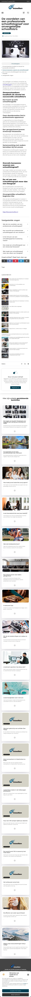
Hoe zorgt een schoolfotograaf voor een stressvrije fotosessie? (15, 246)
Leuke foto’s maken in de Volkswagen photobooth (14, 790)
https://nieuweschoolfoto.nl (10, 212)
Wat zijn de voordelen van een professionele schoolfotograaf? (15, 225)
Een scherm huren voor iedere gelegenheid (12, 575)
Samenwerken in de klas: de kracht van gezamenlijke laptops (18, 349)
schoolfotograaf (7, 84)
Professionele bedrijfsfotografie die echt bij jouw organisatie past (19, 338)
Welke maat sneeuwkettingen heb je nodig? (14, 944)
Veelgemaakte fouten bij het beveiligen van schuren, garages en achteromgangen (19, 296)
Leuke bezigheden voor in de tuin (13, 697)
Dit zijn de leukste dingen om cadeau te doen (15, 637)
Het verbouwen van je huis (11, 882)
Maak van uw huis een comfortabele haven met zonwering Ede (19, 323)
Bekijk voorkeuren (15, 994)
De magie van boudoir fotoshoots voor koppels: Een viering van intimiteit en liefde (14, 422)
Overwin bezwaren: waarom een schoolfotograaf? (16, 70)
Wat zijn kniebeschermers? (11, 544)
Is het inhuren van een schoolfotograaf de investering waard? (15, 238)
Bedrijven (6, 33)
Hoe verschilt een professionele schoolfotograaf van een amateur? (15, 231)
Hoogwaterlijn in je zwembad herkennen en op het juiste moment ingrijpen (15, 334)
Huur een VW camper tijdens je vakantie (15, 820)
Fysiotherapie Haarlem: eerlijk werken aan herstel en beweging (19, 312)
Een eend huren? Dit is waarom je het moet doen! (14, 852)
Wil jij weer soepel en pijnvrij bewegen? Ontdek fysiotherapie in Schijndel (18, 343)
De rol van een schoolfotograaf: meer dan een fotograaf (14, 72)
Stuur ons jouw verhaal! (15, 377)
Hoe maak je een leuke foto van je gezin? (15, 482)
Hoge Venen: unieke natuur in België (18, 328)
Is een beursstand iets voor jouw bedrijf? (15, 513)
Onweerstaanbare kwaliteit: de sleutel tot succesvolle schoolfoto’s (13, 67)
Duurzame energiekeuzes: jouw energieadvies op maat (16, 354)
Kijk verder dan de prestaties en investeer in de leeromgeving (19, 279)
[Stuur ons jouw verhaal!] (15, 372)
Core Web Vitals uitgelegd (15, 306)
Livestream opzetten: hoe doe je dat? (14, 667)
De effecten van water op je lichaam (14, 913)
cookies (24, 983)
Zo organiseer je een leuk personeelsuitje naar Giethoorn (12, 452)
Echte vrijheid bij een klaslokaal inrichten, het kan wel (19, 301)
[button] (28, 974)
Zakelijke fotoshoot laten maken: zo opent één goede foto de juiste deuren (19, 318)
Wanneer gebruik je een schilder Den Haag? (14, 729)
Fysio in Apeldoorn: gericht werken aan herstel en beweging (18, 290)
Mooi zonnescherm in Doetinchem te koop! (14, 760)
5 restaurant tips (8, 605)
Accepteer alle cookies (15, 990)
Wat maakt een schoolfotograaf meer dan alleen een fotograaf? (15, 252)
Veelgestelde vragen (8, 75)
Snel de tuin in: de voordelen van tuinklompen (17, 285)
